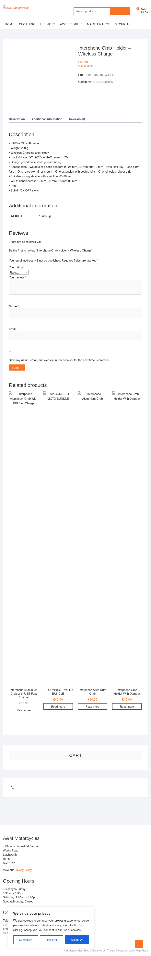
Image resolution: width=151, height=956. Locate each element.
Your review (17, 277)
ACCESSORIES (71, 24)
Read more (24, 710)
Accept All (77, 940)
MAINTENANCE (98, 24)
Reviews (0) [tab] (77, 119)
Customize (25, 940)
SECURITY (123, 24)
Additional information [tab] (46, 119)
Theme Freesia (115, 950)
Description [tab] (17, 119)
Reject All (51, 940)
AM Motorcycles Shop (76, 950)
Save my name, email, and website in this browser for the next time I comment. (59, 360)
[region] (51, 927)
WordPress (141, 950)
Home (9, 24)
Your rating (17, 267)
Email (13, 328)
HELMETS (47, 24)
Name (14, 306)
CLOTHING (27, 24)
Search (120, 11)
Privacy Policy (23, 870)
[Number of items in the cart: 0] (13, 787)
